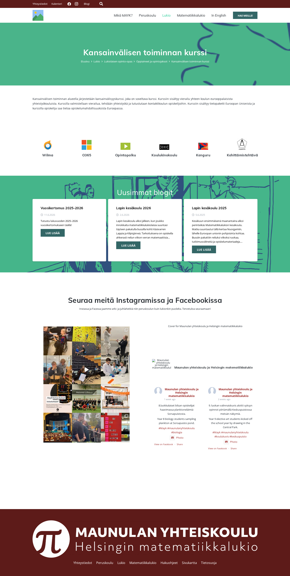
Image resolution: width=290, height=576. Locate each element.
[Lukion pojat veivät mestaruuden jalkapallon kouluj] (86, 398)
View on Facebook (163, 444)
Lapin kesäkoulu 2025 (209, 208)
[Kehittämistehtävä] (242, 144)
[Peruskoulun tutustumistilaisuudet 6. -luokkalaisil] (57, 398)
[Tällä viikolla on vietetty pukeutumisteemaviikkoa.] (57, 369)
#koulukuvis (221, 436)
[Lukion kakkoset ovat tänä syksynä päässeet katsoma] (57, 427)
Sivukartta (189, 563)
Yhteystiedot (82, 563)
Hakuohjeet (169, 563)
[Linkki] (38, 15)
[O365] (86, 145)
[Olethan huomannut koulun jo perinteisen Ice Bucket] (115, 427)
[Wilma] (48, 145)
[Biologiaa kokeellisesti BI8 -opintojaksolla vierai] (115, 369)
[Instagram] (76, 4)
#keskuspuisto (238, 436)
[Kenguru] (203, 147)
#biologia (176, 432)
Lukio (121, 563)
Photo (179, 437)
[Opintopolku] (125, 147)
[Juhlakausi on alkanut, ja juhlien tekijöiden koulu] (57, 340)
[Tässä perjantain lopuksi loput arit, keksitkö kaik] (115, 340)
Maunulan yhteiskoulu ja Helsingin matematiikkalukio (181, 392)
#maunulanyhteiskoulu (181, 428)
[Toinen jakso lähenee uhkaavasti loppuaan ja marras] (86, 369)
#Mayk (163, 428)
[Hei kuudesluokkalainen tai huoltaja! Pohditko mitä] (86, 340)
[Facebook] (69, 4)
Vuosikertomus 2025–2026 (62, 208)
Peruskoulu (104, 563)
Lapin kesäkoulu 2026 (133, 208)
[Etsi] (101, 4)
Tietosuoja (209, 563)
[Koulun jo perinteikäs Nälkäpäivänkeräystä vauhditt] (86, 427)
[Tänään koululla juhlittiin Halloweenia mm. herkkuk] (115, 398)
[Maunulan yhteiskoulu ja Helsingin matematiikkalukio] (161, 364)
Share (180, 444)
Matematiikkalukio (142, 563)
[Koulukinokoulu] (164, 147)
